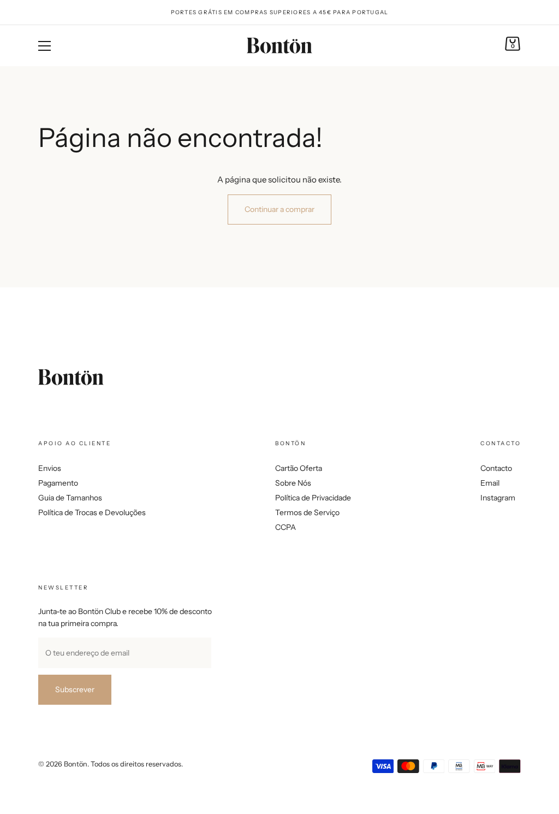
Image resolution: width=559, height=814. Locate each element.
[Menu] (45, 46)
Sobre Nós (293, 483)
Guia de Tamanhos (70, 498)
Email (489, 483)
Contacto (496, 468)
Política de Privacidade (313, 498)
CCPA (285, 527)
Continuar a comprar (279, 209)
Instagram (497, 498)
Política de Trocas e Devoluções (92, 512)
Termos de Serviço (307, 512)
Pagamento (58, 483)
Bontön (75, 764)
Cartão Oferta (298, 468)
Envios (49, 468)
